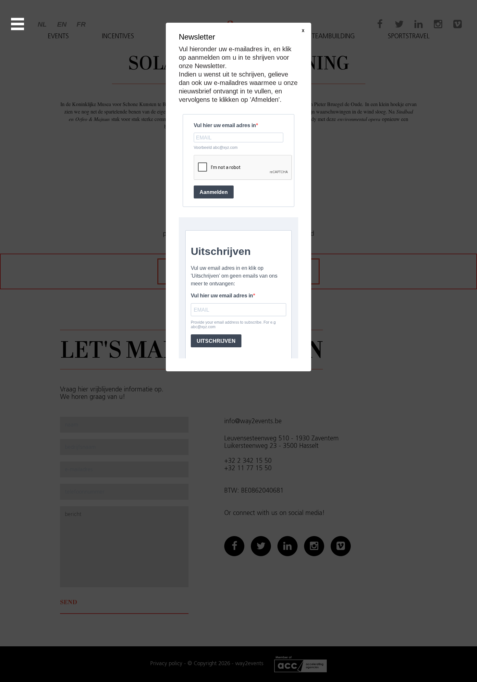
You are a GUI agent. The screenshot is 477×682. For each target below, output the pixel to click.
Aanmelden (214, 192)
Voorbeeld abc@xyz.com (216, 147)
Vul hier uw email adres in (225, 125)
